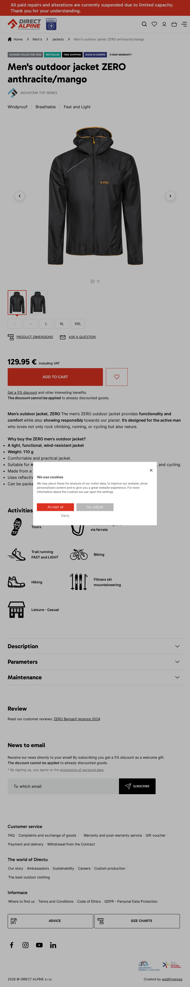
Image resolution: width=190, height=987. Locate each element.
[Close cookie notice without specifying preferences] (151, 470)
